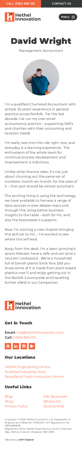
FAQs (9, 401)
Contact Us (61, 3)
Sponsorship (53, 406)
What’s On (52, 401)
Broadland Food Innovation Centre (34, 377)
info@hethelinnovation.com (40, 332)
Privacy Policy (16, 406)
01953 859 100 (24, 337)
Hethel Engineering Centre (27, 367)
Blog (9, 396)
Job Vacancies (55, 396)
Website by (19, 439)
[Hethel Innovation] (22, 17)
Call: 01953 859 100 (20, 3)
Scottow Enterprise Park (25, 372)
